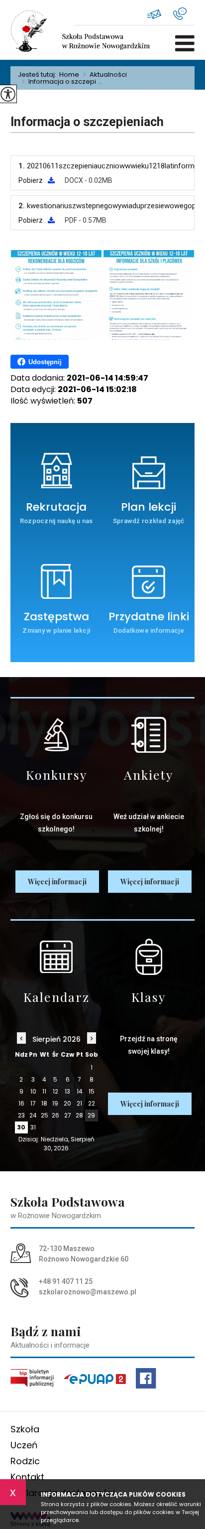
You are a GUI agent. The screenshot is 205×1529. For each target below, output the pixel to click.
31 (33, 1127)
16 (21, 1103)
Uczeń (24, 1445)
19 (55, 1103)
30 (21, 1127)
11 (44, 1091)
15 (92, 1091)
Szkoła (24, 1429)
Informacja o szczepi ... (62, 81)
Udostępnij (45, 362)
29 (91, 1115)
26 (55, 1115)
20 (67, 1103)
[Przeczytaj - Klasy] (148, 956)
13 (67, 1091)
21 (79, 1103)
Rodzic (25, 1461)
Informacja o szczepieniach (87, 122)
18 (44, 1103)
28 (79, 1115)
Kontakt (27, 1477)
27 (67, 1115)
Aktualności (105, 74)
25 (44, 1115)
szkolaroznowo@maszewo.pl (160, 13)
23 (21, 1115)
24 (33, 1115)
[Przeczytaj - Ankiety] (148, 734)
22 (91, 1103)
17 (33, 1103)
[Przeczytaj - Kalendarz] (56, 956)
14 (80, 1091)
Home (69, 74)
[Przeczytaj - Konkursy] (56, 734)
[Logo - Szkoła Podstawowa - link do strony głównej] (42, 31)
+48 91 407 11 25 (184, 13)
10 (33, 1091)
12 (55, 1091)
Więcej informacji (57, 881)
